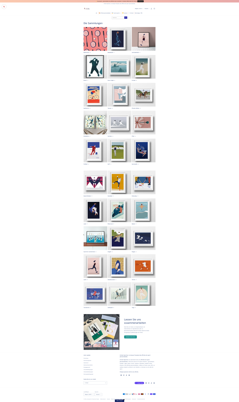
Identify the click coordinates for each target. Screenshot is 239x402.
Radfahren (86, 108)
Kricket (133, 80)
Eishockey (134, 196)
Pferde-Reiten (135, 108)
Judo (85, 224)
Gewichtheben (87, 196)
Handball (110, 196)
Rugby (133, 252)
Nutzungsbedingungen (88, 374)
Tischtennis (87, 307)
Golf (109, 164)
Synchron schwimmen (89, 252)
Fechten (110, 136)
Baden (133, 224)
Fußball (85, 164)
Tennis (133, 280)
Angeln (109, 252)
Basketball (110, 52)
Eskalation (86, 136)
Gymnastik (134, 164)
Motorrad (110, 224)
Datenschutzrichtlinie (88, 365)
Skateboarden (111, 280)
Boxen (85, 80)
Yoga (133, 307)
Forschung (86, 358)
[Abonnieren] (105, 382)
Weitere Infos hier (130, 336)
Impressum (86, 362)
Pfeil (133, 136)
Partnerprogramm (87, 360)
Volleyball (110, 307)
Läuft (85, 280)
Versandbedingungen (88, 369)
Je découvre (140, 1)
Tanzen (109, 108)
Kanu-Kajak (111, 80)
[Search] (125, 17)
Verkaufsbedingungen (88, 371)
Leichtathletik (135, 52)
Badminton (86, 52)
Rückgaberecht (87, 367)
